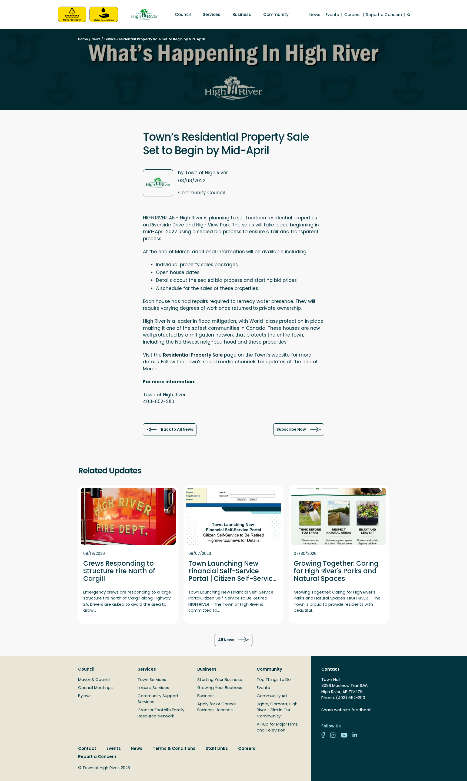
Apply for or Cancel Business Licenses (216, 707)
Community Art (272, 695)
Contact (87, 748)
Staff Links (216, 748)
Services (211, 14)
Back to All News (177, 429)
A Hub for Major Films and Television (277, 727)
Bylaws (85, 695)
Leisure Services (153, 687)
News (314, 14)
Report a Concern (384, 14)
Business (241, 14)
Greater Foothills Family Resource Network (161, 713)
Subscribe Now (291, 429)
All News (226, 639)
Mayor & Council (94, 679)
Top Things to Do (274, 679)
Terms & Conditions (174, 748)
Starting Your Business (219, 679)
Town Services (152, 679)
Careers (352, 14)
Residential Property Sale (193, 355)
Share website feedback (346, 710)
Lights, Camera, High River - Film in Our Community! (277, 710)
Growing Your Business (219, 687)
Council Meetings (95, 687)
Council (183, 14)
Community (276, 14)
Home (83, 39)
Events (332, 14)
